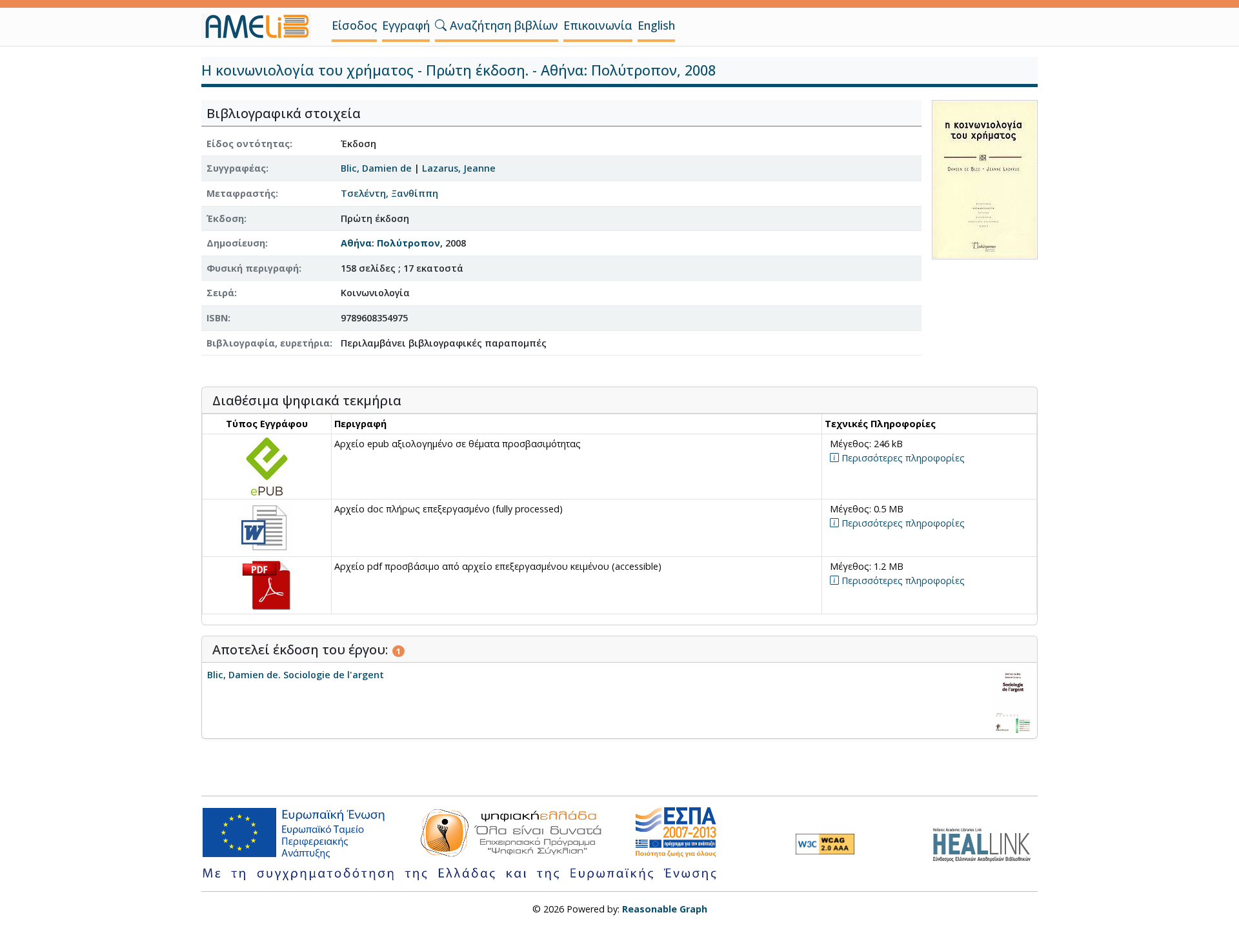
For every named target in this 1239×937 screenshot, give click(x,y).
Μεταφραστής (241, 193)
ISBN (217, 318)
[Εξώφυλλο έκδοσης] (985, 178)
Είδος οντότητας (248, 143)
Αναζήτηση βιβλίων (502, 25)
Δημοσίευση (235, 243)
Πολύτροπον (408, 243)
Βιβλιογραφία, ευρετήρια (268, 343)
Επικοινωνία (597, 25)
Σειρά (220, 293)
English (656, 25)
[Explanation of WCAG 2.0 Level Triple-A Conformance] (825, 844)
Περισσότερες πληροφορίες (902, 458)
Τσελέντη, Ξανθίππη (389, 193)
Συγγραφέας (236, 168)
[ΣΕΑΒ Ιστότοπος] (985, 843)
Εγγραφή (406, 25)
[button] (441, 25)
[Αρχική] (261, 26)
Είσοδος (354, 25)
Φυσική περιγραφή (252, 268)
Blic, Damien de (376, 168)
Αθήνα (356, 243)
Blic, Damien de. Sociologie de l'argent (295, 675)
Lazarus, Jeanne (459, 168)
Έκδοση (225, 218)
